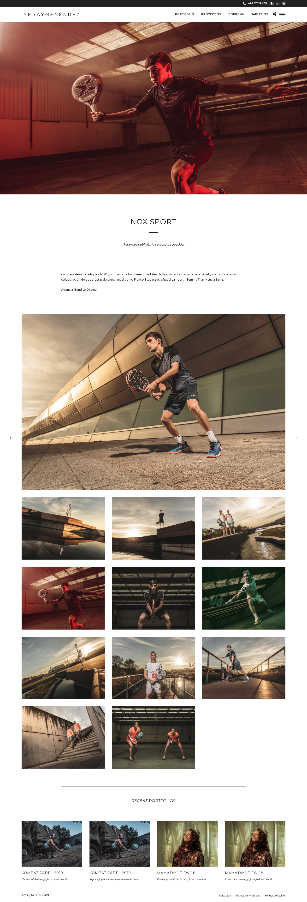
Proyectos (211, 14)
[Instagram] (284, 3)
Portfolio (184, 14)
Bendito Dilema (85, 290)
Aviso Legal (225, 896)
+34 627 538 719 (257, 3)
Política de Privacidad (248, 896)
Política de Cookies (275, 896)
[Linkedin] (278, 3)
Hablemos (259, 14)
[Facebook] (272, 3)
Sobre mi (236, 14)
